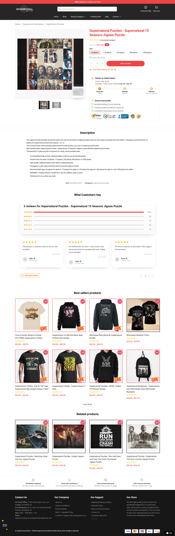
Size (91, 49)
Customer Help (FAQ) (99, 516)
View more (87, 404)
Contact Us (95, 512)
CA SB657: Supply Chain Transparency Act (70, 516)
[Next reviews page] (153, 276)
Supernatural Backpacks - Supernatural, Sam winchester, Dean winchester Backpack (143, 389)
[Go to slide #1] (44, 105)
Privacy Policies (61, 509)
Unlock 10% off (5, 525)
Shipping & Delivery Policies (101, 502)
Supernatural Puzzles (55, 24)
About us (58, 502)
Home (17, 24)
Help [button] (170, 533)
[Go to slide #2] (56, 105)
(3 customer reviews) (107, 40)
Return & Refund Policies (100, 509)
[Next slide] (81, 64)
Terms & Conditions (62, 506)
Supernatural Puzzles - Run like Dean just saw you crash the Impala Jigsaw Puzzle (105, 459)
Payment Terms (97, 506)
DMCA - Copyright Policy (64, 512)
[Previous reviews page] (141, 276)
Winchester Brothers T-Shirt (138, 335)
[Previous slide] (18, 64)
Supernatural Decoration (33, 24)
